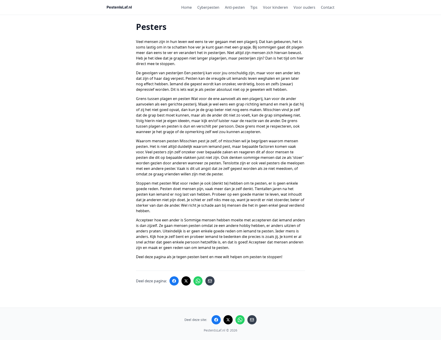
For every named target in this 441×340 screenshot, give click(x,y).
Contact (327, 7)
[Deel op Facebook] (174, 281)
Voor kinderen (275, 7)
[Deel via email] (210, 281)
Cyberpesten (208, 7)
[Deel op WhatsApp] (198, 281)
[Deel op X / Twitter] (186, 281)
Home (186, 7)
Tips (253, 7)
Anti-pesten (235, 7)
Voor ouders (304, 7)
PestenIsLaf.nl (214, 330)
